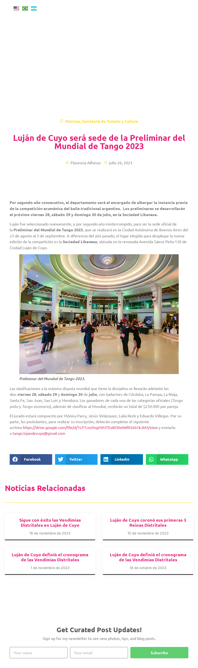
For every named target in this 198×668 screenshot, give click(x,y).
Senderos (169, 55)
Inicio (171, 10)
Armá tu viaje (169, 77)
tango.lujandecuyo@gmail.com (39, 433)
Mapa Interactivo (171, 88)
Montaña (169, 21)
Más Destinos (169, 43)
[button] (31, 459)
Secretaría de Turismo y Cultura (110, 121)
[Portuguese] (26, 7)
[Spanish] (35, 7)
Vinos (169, 32)
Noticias (72, 121)
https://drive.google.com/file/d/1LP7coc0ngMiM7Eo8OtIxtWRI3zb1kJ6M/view (90, 427)
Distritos (169, 66)
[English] (18, 7)
